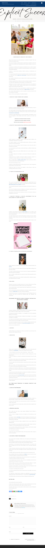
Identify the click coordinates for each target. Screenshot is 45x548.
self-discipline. (16, 350)
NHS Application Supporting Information (31, 5)
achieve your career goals (21, 75)
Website (10, 531)
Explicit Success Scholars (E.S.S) (25, 4)
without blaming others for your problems (15, 184)
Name (10, 527)
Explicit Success (5, 2)
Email (23, 527)
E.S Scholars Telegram (33, 4)
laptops (26, 454)
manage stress (15, 291)
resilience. (10, 266)
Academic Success (14, 498)
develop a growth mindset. (22, 159)
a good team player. (32, 474)
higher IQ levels (27, 89)
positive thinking (24, 211)
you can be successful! (26, 323)
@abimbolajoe (23, 507)
